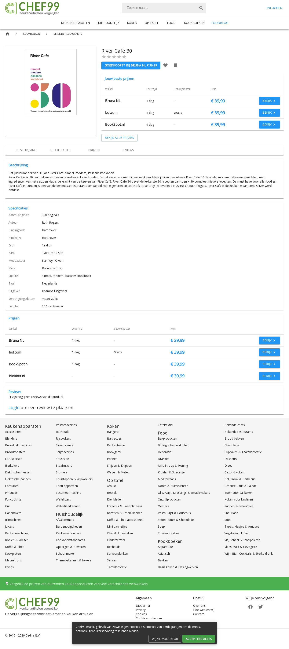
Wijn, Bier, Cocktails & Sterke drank (248, 553)
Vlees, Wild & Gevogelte (240, 547)
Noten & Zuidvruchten (173, 486)
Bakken (163, 560)
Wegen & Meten (118, 472)
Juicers (9, 526)
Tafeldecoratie (117, 567)
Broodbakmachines (18, 445)
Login (14, 407)
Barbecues (114, 438)
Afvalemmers (65, 520)
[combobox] (164, 8)
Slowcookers (64, 445)
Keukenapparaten (75, 23)
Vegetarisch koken (236, 533)
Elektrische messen (18, 472)
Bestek (112, 493)
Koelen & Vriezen (17, 540)
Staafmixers (64, 465)
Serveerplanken (117, 553)
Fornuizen (12, 486)
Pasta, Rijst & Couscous (174, 513)
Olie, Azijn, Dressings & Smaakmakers (184, 493)
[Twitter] (261, 606)
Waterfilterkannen (68, 506)
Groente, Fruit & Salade (240, 486)
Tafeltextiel (165, 425)
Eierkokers (12, 465)
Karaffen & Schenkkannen (124, 513)
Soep (161, 526)
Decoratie (164, 452)
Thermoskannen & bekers (73, 560)
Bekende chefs (234, 425)
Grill (7, 506)
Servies (112, 560)
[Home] (7, 34)
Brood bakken (234, 438)
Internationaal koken (238, 493)
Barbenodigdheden (69, 526)
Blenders (11, 438)
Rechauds (62, 432)
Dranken (163, 459)
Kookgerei (114, 452)
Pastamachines (66, 425)
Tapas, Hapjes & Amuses (241, 526)
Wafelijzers (63, 499)
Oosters (163, 506)
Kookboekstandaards (70, 540)
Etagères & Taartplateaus (124, 506)
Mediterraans (167, 479)
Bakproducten (167, 438)
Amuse (112, 486)
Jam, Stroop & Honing (173, 465)
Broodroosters (15, 452)
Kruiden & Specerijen (172, 472)
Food (171, 23)
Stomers (61, 472)
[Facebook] (250, 606)
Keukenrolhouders (68, 533)
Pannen (112, 459)
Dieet (228, 465)
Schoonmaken (66, 553)
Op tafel (152, 23)
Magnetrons (13, 560)
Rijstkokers (63, 438)
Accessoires (13, 432)
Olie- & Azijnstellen (120, 533)
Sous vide (62, 459)
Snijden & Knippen (119, 465)
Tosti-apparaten (67, 486)
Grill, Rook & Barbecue (240, 479)
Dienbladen (114, 499)
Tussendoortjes (168, 533)
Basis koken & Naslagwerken (178, 567)
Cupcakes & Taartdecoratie (243, 452)
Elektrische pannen (18, 479)
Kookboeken (194, 23)
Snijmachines (65, 452)
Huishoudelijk (108, 23)
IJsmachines (13, 520)
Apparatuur (165, 547)
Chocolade (231, 445)
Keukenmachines (16, 533)
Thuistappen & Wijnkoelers (74, 479)
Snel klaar (231, 513)
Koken (132, 23)
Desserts (230, 459)
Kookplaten (13, 553)
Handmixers (13, 513)
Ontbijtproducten (169, 499)
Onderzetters (116, 540)
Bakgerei (113, 432)
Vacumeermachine (68, 493)
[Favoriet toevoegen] (165, 65)
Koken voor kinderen (238, 499)
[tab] (26, 150)
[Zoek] (201, 8)
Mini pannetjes (117, 526)
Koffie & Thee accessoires (125, 520)
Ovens (9, 567)
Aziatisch (164, 553)
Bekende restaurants (238, 432)
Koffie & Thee (14, 547)
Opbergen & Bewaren (71, 547)
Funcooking (13, 499)
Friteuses (11, 493)
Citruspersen (13, 459)
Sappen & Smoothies (238, 506)
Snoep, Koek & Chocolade (176, 520)
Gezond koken (234, 472)
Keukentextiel (116, 445)
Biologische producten (173, 445)
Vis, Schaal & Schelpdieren (242, 540)
